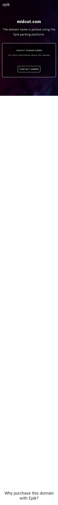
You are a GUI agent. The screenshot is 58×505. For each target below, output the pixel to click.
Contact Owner (29, 69)
